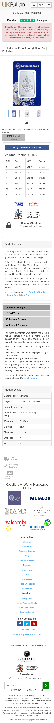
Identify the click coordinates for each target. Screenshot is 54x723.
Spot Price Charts (27, 607)
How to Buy (27, 570)
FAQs (27, 574)
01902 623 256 (27, 629)
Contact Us (27, 546)
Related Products (18, 324)
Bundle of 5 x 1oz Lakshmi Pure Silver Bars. (25, 294)
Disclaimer (31, 560)
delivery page (28, 720)
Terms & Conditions (27, 583)
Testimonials (27, 588)
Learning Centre (27, 612)
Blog (27, 555)
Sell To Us (14, 313)
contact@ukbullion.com (27, 634)
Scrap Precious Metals (27, 603)
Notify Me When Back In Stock (27, 147)
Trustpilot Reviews (27, 551)
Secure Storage (17, 307)
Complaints (27, 579)
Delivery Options (17, 319)
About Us (27, 542)
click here (32, 377)
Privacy (21, 560)
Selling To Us (27, 598)
